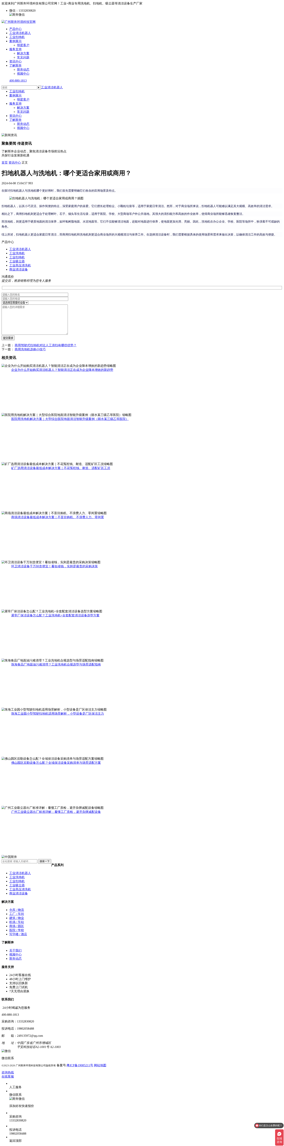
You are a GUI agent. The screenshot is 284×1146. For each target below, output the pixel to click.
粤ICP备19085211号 (80, 1065)
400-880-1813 (18, 80)
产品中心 (15, 29)
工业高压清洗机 (20, 265)
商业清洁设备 (18, 269)
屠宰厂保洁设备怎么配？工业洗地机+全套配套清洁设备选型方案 (55, 615)
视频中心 (23, 73)
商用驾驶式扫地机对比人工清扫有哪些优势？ (46, 345)
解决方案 (23, 53)
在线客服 (8, 1076)
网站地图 (100, 1065)
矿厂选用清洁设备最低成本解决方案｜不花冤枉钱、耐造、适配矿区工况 (60, 468)
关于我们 (15, 950)
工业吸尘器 (17, 261)
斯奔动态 (23, 69)
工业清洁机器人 (20, 33)
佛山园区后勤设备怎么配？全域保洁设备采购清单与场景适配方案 (56, 762)
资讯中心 (15, 61)
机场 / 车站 (16, 922)
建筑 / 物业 (16, 918)
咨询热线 (8, 1072)
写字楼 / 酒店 (18, 934)
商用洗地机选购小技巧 (30, 349)
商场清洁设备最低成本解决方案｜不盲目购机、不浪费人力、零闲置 (57, 517)
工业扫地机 (17, 37)
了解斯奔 (15, 65)
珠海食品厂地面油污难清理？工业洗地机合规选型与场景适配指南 (56, 664)
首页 (5, 162)
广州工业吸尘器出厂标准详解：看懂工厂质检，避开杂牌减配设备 (56, 811)
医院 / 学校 (16, 930)
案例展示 (15, 41)
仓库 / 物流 (16, 909)
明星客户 (23, 45)
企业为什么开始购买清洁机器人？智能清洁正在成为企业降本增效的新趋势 (62, 369)
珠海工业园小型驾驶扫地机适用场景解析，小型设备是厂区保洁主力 (57, 713)
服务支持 (15, 49)
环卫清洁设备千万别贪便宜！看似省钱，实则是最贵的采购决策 (54, 566)
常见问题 (23, 57)
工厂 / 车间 (16, 914)
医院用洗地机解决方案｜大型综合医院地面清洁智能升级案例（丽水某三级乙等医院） (70, 419)
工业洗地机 (17, 253)
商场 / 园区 (16, 926)
